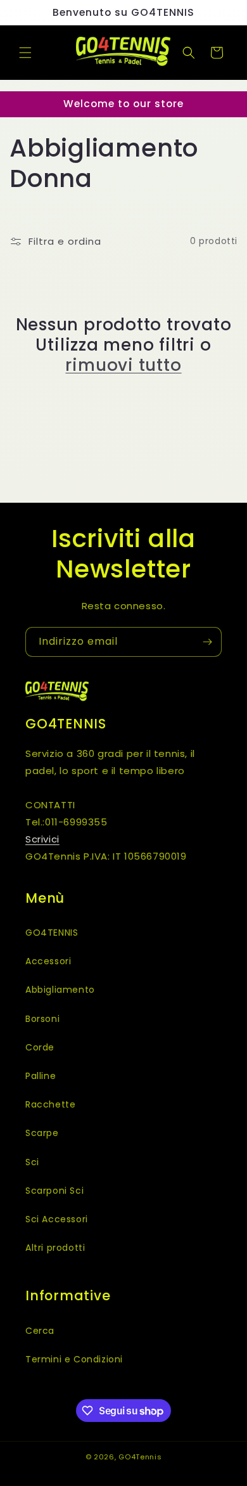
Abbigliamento (60, 989)
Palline (40, 1075)
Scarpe (42, 1133)
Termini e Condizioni (74, 1359)
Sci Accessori (56, 1219)
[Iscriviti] (207, 642)
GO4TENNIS (51, 932)
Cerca (39, 1330)
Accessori (48, 961)
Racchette (50, 1104)
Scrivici (42, 839)
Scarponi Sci (54, 1190)
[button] (25, 53)
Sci (32, 1162)
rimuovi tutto (123, 365)
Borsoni (42, 1018)
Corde (39, 1047)
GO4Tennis (140, 1457)
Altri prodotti (55, 1247)
